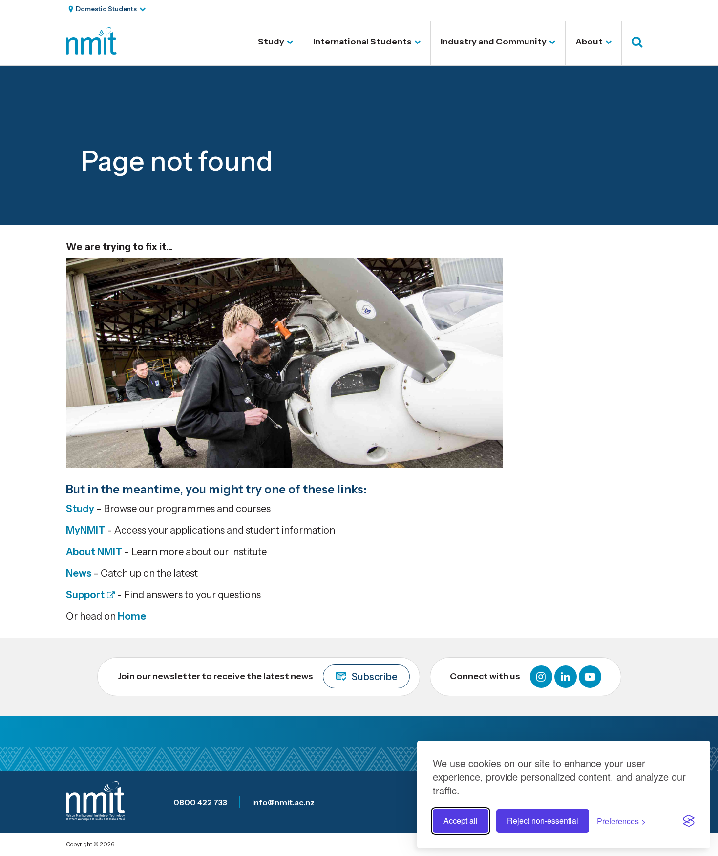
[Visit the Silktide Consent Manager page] (689, 821)
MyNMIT (85, 530)
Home (132, 616)
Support (85, 594)
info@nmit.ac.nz (283, 802)
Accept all (460, 820)
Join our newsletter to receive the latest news (257, 677)
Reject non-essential (542, 820)
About (589, 41)
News (78, 573)
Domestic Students (106, 9)
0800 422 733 (200, 802)
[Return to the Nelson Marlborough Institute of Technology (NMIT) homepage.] (91, 51)
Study (271, 41)
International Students (362, 41)
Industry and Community (494, 41)
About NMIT (94, 551)
